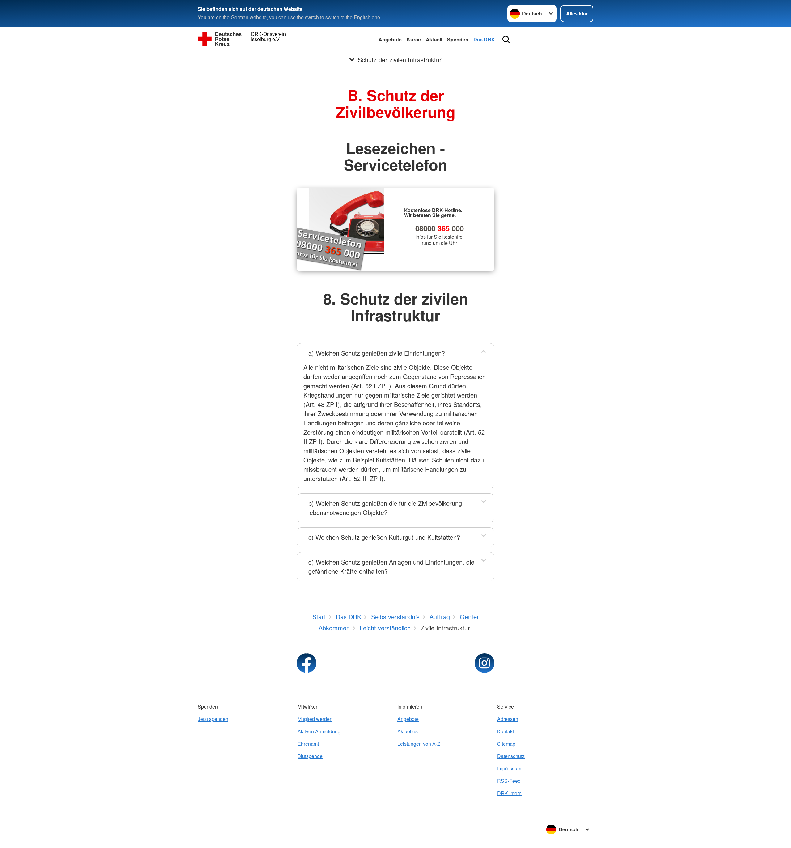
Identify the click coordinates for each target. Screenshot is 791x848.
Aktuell (434, 39)
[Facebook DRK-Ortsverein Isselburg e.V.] (306, 663)
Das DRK (484, 39)
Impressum (509, 768)
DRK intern (509, 793)
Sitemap (506, 743)
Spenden (457, 39)
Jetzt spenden (213, 718)
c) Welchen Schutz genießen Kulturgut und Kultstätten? (384, 537)
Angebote (390, 39)
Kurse (414, 39)
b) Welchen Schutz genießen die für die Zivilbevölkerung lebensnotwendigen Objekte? (385, 508)
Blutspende (310, 756)
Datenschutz (511, 756)
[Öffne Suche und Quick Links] (506, 40)
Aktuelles (407, 731)
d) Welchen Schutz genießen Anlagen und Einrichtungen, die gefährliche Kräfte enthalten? (391, 566)
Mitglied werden (315, 718)
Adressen (507, 718)
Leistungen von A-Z (418, 743)
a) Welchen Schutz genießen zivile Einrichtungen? (376, 352)
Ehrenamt (308, 743)
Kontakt (505, 731)
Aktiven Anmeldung (319, 731)
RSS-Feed (509, 780)
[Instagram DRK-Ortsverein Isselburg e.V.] (484, 663)
